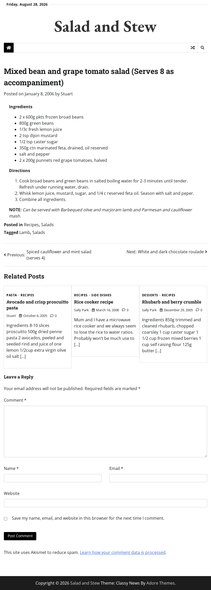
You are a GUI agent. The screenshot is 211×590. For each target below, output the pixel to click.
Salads (47, 224)
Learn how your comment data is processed (122, 552)
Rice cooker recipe (93, 302)
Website (12, 493)
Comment (15, 400)
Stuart (67, 94)
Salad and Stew (105, 26)
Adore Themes (160, 583)
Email (116, 468)
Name (11, 468)
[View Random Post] (192, 48)
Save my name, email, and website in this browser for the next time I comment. (88, 518)
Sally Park (81, 310)
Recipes (31, 224)
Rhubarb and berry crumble (171, 302)
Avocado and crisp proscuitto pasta (37, 305)
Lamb (24, 232)
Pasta (11, 295)
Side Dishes (101, 295)
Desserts (150, 295)
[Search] (202, 48)
